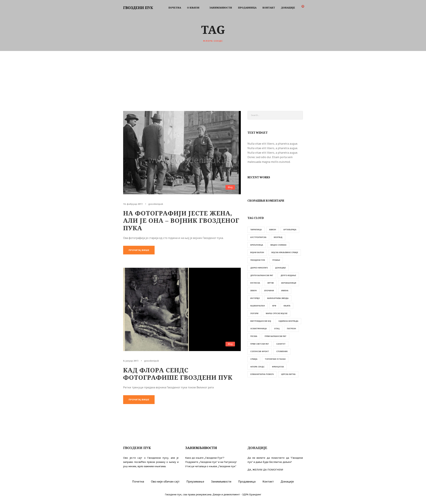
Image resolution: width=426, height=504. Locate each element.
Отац (277, 328)
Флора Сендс (257, 366)
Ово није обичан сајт (165, 481)
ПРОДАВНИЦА (247, 7)
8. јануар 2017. (131, 360)
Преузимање (195, 481)
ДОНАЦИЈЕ (288, 7)
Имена (284, 290)
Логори (254, 313)
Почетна (138, 481)
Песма (253, 336)
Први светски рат (259, 344)
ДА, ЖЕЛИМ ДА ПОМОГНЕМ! (265, 469)
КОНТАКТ (268, 7)
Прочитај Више (139, 250)
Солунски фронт (259, 351)
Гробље (276, 260)
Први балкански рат (275, 336)
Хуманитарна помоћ (262, 374)
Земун (253, 290)
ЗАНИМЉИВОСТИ (220, 7)
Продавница (247, 481)
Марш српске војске (276, 313)
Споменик (282, 351)
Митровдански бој (260, 321)
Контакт (268, 481)
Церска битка (288, 374)
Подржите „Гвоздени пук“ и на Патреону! (210, 462)
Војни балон (257, 252)
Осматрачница (258, 328)
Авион (272, 229)
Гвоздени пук (257, 260)
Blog (230, 187)
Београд (278, 237)
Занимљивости (201, 448)
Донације (280, 267)
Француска (278, 366)
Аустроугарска (258, 237)
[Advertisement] (213, 76)
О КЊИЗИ (193, 7)
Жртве (270, 283)
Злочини (269, 290)
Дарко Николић (259, 267)
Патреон (291, 328)
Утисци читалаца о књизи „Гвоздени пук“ (210, 466)
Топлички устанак (275, 359)
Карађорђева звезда (278, 298)
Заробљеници (288, 283)
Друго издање (288, 275)
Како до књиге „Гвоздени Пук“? (204, 457)
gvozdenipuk (155, 203)
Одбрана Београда (288, 321)
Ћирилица (256, 229)
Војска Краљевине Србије (284, 252)
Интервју (255, 298)
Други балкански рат (261, 275)
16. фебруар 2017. (133, 203)
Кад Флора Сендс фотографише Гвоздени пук (177, 374)
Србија (253, 359)
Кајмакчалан (257, 305)
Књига (287, 305)
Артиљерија (289, 229)
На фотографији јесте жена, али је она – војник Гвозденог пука (181, 220)
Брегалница (256, 245)
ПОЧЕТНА (174, 7)
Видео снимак (278, 245)
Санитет (281, 344)
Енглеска (255, 283)
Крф (274, 305)
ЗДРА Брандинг (251, 494)
